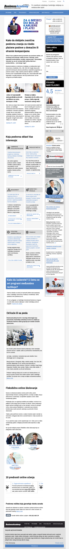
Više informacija (10, 543)
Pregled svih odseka (17, 304)
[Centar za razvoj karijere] (55, 171)
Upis (15, 12)
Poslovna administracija (15, 260)
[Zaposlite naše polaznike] (55, 191)
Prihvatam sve (34, 546)
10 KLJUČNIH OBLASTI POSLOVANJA (15, 446)
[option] (24, 487)
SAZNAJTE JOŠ (10, 123)
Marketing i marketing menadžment (33, 214)
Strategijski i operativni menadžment (15, 219)
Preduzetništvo (31, 173)
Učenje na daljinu (34, 12)
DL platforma (52, 1)
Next (62, 130)
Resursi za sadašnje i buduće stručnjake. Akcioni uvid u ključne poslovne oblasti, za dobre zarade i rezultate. (54, 149)
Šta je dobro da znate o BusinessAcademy (53, 208)
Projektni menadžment (14, 223)
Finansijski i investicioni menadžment (33, 266)
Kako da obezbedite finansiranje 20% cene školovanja (52, 261)
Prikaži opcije (59, 543)
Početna (44, 1)
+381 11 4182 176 (57, 21)
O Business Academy (57, 12)
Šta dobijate (22, 12)
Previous (47, 130)
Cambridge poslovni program (13, 176)
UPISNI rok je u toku (33, 446)
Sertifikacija (45, 12)
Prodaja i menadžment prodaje (33, 219)
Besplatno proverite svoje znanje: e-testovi (53, 247)
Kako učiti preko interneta (15, 466)
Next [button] (41, 487)
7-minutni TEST (51, 37)
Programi (8, 12)
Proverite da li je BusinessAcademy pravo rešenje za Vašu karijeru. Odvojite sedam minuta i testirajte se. (54, 41)
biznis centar (53, 145)
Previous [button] (6, 487)
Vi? (55, 242)
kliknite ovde (10, 378)
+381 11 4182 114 (57, 19)
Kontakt (59, 1)
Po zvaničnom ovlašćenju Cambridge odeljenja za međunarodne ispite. (55, 31)
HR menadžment (12, 216)
